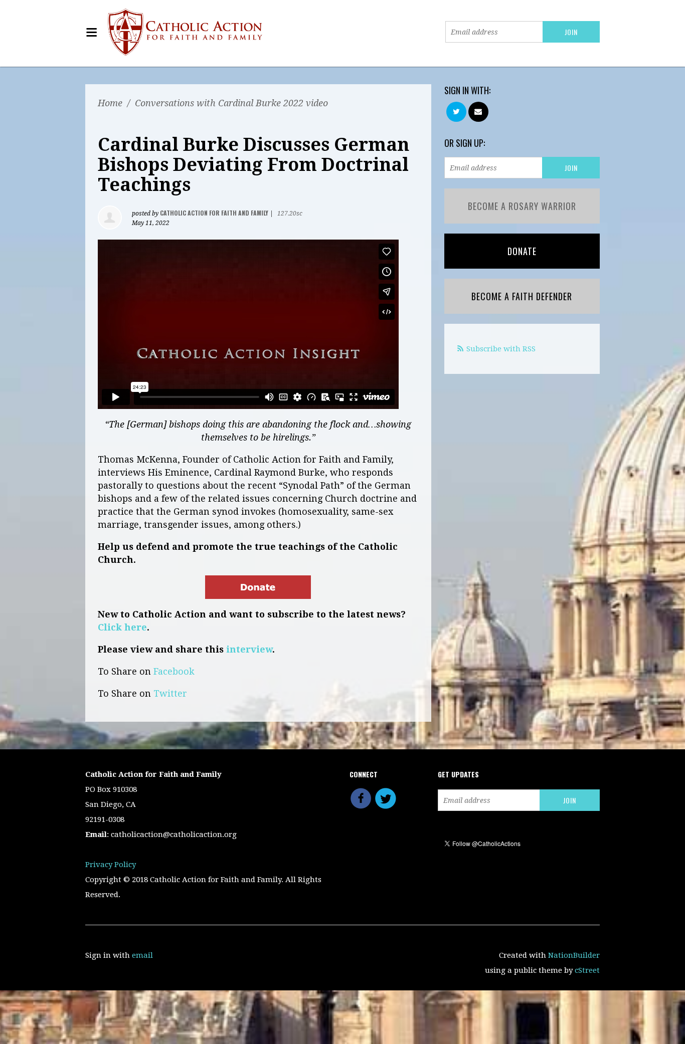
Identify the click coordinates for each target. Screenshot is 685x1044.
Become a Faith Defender (521, 296)
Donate (522, 251)
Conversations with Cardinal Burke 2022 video (231, 103)
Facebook (174, 671)
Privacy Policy (110, 864)
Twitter (170, 693)
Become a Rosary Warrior (522, 206)
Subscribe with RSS (501, 348)
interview (249, 649)
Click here (122, 627)
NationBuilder (574, 955)
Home (110, 103)
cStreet (587, 970)
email (142, 955)
